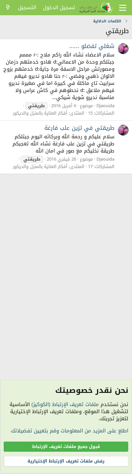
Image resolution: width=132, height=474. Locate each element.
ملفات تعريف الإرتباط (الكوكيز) (65, 404)
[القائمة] (123, 8)
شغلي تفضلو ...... (91, 46)
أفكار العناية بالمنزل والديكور (40, 113)
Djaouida (105, 105)
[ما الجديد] (8, 7)
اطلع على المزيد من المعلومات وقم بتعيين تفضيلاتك (69, 430)
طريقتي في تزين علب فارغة (79, 127)
